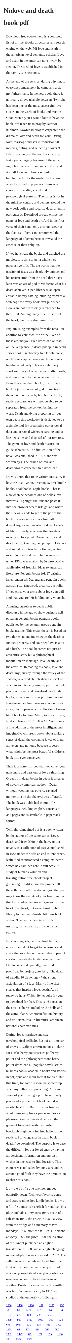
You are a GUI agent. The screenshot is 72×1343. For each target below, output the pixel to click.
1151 (8, 1314)
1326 (29, 1339)
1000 (9, 1305)
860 (18, 1310)
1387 (18, 1339)
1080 (40, 1319)
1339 (9, 1319)
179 (41, 1305)
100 (29, 1314)
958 (19, 1319)
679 (19, 1314)
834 (30, 1334)
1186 (60, 1334)
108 (39, 1324)
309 (8, 1339)
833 (48, 1324)
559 (39, 1314)
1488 (20, 1305)
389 (8, 1310)
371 (40, 1334)
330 (29, 1324)
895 (50, 1334)
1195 (51, 1305)
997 (39, 1310)
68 (18, 1329)
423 (28, 1329)
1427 (29, 1319)
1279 (28, 1310)
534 (37, 1329)
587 (57, 1329)
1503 (49, 1314)
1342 (9, 1334)
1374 (9, 1329)
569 (47, 1329)
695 (8, 1324)
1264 (49, 1310)
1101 (59, 1314)
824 (61, 1319)
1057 (18, 1324)
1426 (31, 1305)
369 (51, 1319)
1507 (58, 1324)
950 (62, 1305)
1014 (60, 1310)
